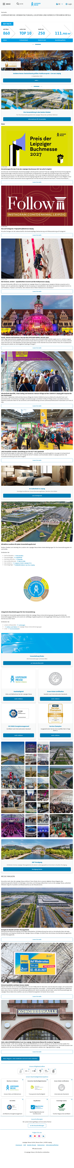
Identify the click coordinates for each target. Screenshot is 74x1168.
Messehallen (19, 556)
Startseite (4, 12)
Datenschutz (41, 1145)
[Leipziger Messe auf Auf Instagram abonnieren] (39, 1136)
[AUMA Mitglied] (27, 1071)
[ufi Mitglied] (20, 1071)
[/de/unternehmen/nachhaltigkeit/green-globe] (61, 1087)
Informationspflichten (52, 1145)
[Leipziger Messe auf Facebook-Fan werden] (30, 1136)
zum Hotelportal (37, 495)
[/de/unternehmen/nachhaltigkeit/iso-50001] (12, 1107)
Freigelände (18, 557)
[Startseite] (35, 4)
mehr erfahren (18, 699)
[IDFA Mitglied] (40, 1071)
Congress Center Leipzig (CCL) (23, 563)
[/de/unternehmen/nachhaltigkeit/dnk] (37, 1087)
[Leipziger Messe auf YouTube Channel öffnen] (35, 1136)
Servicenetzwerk (14, 629)
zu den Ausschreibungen (37, 1125)
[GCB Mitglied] (47, 1071)
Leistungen (22, 625)
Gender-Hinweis (31, 1145)
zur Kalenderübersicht (37, 663)
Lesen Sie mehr (37, 182)
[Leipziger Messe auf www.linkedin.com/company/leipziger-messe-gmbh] (43, 1136)
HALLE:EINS (21, 561)
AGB (24, 1145)
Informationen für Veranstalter (37, 119)
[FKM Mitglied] (34, 1071)
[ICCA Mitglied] (53, 1071)
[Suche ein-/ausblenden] (18, 3)
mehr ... (37, 80)
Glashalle (20, 559)
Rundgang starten (37, 869)
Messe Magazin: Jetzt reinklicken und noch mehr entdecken (20, 1058)
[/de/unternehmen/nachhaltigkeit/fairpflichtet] (37, 1107)
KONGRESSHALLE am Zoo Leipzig (25, 565)
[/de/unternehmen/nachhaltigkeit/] (12, 1087)
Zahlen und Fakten (11, 627)
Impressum (19, 1145)
